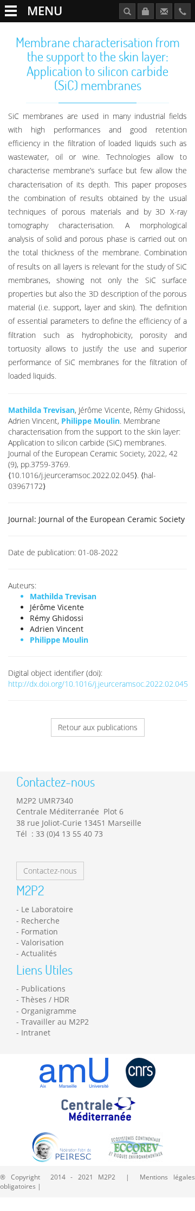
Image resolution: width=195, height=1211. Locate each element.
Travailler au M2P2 (55, 1022)
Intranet (35, 1032)
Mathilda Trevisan (41, 410)
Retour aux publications (98, 727)
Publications (43, 988)
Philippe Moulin (90, 421)
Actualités (39, 953)
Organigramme (48, 1011)
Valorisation (42, 942)
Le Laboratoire (47, 909)
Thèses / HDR (45, 999)
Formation (39, 931)
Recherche (40, 920)
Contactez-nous (50, 870)
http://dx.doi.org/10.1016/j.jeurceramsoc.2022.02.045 (98, 684)
